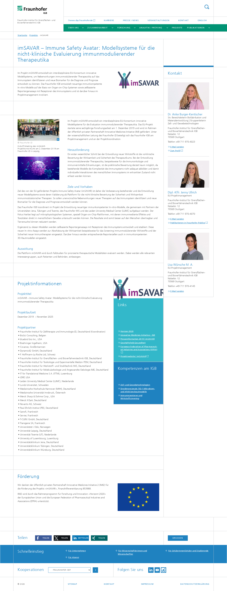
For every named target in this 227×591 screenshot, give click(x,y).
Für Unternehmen (77, 551)
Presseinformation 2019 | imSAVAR (137, 339)
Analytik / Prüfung (150, 28)
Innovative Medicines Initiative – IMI (137, 335)
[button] (43, 538)
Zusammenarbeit (97, 28)
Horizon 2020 (127, 331)
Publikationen (196, 28)
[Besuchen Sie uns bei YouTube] (157, 570)
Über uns (73, 28)
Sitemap (72, 584)
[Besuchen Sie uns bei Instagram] (163, 570)
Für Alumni (73, 557)
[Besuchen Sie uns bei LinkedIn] (151, 570)
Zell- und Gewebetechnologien (135, 385)
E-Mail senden (177, 147)
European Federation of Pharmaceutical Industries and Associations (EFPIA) (138, 348)
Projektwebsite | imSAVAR (133, 356)
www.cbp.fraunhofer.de (81, 20)
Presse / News (131, 20)
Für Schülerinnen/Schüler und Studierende (188, 551)
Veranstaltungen (159, 20)
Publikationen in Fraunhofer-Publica (187, 223)
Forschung (123, 28)
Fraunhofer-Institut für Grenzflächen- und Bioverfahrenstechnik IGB (36, 21)
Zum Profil (175, 150)
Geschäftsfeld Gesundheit (133, 343)
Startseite (22, 35)
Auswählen (95, 570)
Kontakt (183, 20)
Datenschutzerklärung (194, 584)
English (202, 20)
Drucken (177, 538)
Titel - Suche (206, 7)
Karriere (109, 20)
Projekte (177, 28)
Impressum (147, 584)
